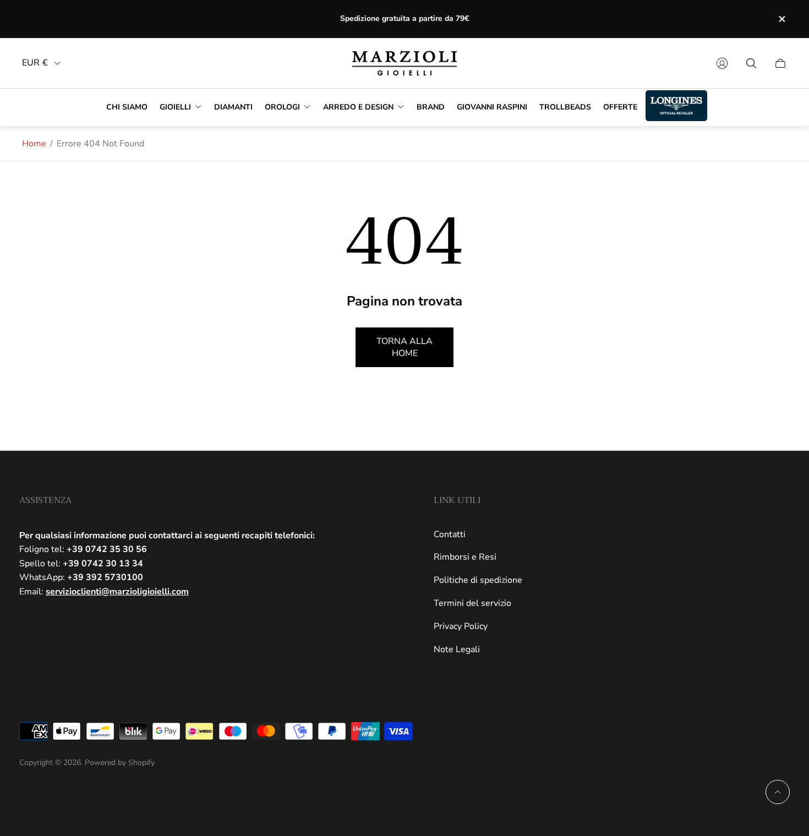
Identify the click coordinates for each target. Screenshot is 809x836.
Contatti (450, 534)
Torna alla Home (404, 347)
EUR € (35, 63)
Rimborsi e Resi (465, 557)
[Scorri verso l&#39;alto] (778, 792)
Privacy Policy (461, 626)
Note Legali (457, 649)
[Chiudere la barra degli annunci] (781, 19)
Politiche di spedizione (478, 580)
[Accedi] (722, 63)
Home (34, 144)
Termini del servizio (472, 603)
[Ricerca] (751, 63)
